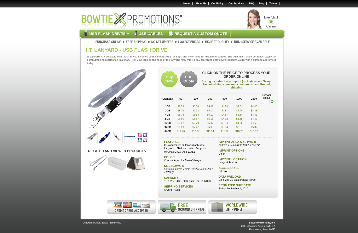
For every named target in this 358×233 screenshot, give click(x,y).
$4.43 (254, 110)
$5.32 (254, 127)
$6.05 (210, 127)
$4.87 (224, 110)
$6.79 (195, 123)
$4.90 (239, 123)
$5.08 (210, 106)
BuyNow (169, 79)
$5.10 (210, 110)
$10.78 (239, 131)
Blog (261, 3)
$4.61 (239, 106)
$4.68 (239, 118)
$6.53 (195, 110)
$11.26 (225, 131)
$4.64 (239, 110)
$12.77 (196, 131)
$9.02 (181, 123)
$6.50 (195, 106)
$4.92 (224, 118)
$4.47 (254, 118)
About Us (200, 3)
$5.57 (239, 127)
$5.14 (224, 123)
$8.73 (181, 106)
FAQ (251, 3)
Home (186, 3)
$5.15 (210, 118)
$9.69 (181, 127)
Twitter (273, 3)
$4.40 (254, 106)
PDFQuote (188, 79)
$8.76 (181, 110)
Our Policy (217, 3)
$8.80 (181, 118)
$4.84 (224, 106)
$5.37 (210, 123)
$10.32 (254, 131)
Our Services (236, 3)
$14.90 (181, 131)
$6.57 (195, 118)
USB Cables (151, 34)
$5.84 (224, 127)
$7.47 (195, 127)
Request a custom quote (200, 34)
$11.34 (210, 131)
